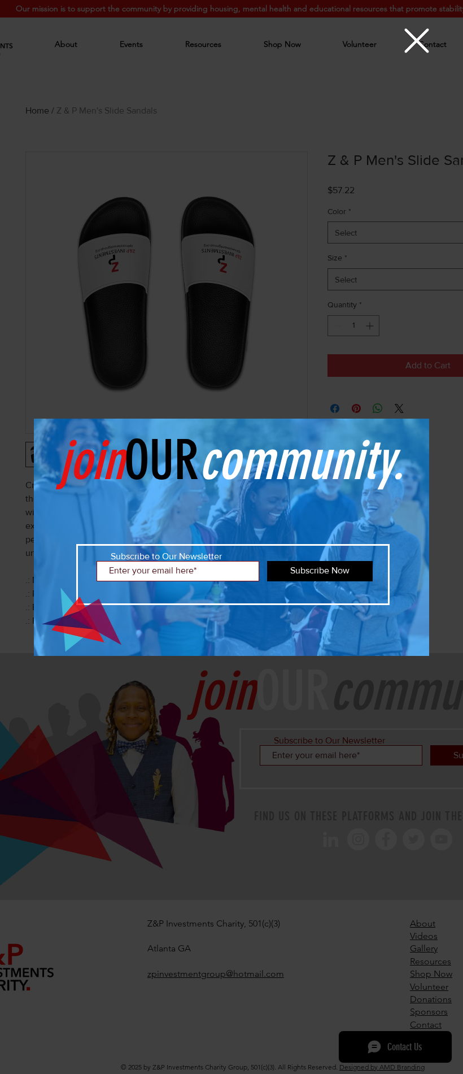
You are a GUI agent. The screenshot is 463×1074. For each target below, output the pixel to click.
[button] (416, 40)
